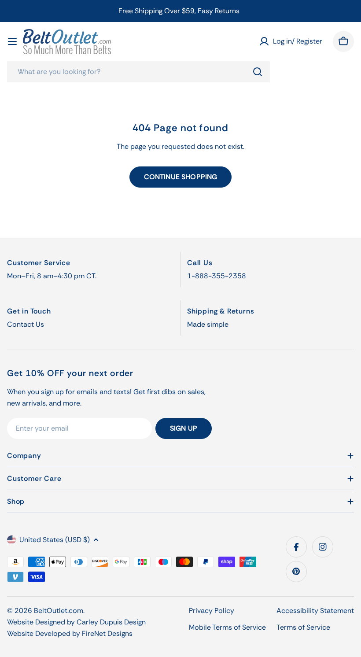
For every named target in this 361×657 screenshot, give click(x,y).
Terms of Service (303, 627)
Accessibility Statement (315, 610)
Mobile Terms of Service (227, 627)
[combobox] (138, 71)
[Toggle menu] (12, 41)
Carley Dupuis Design (111, 622)
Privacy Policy (211, 610)
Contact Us (25, 324)
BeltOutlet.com (58, 610)
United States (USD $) (54, 539)
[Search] (257, 71)
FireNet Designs (107, 633)
